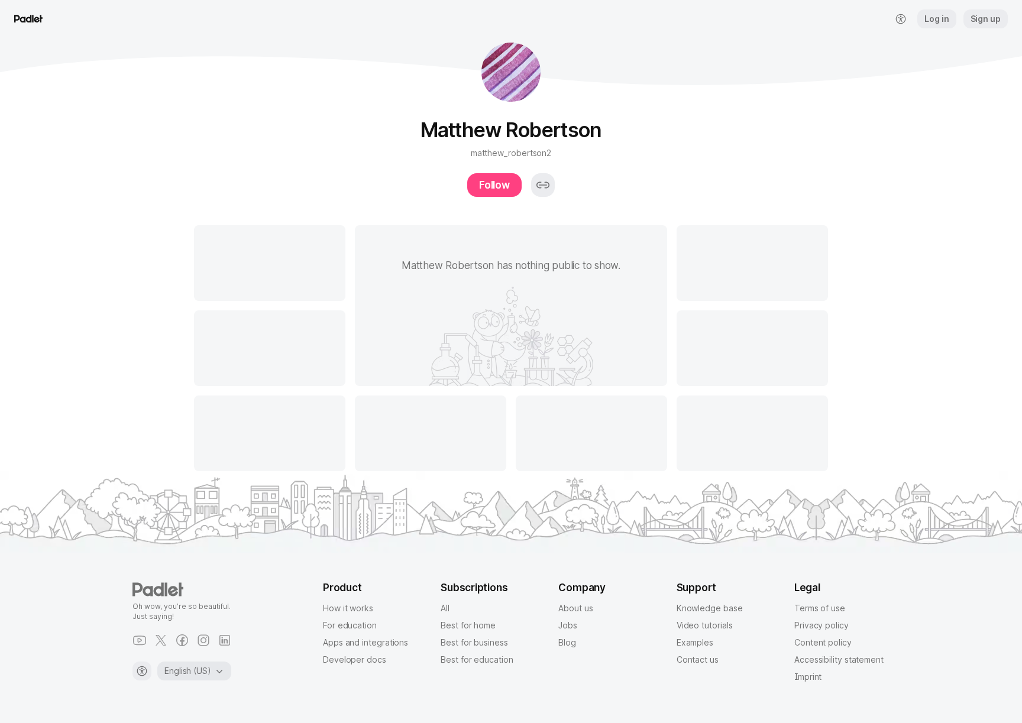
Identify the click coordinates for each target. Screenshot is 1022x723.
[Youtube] (139, 640)
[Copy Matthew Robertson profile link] (543, 185)
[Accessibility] (141, 671)
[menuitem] (900, 18)
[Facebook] (182, 640)
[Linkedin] (225, 640)
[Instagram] (203, 640)
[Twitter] (161, 640)
